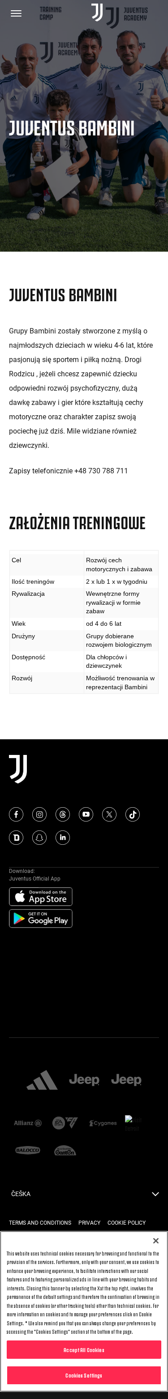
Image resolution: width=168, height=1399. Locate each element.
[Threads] (63, 814)
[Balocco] (28, 1151)
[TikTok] (132, 814)
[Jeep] (84, 1080)
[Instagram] (39, 814)
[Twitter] (109, 814)
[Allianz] (28, 1123)
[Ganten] (65, 1151)
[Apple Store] (41, 897)
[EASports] (65, 1124)
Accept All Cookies (84, 1349)
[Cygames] (103, 1123)
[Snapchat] (39, 837)
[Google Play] (41, 919)
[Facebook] (16, 814)
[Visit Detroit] (140, 1124)
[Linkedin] (63, 837)
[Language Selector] (155, 1196)
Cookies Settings (83, 1374)
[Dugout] (16, 837)
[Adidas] (42, 1080)
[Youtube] (86, 814)
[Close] (156, 1241)
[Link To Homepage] (97, 13)
